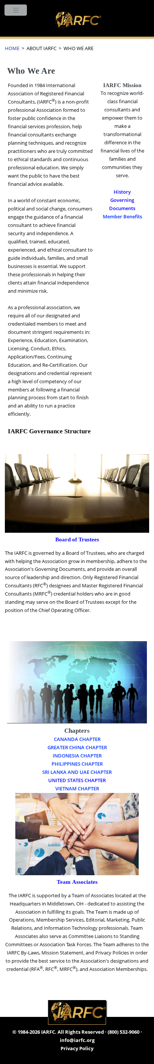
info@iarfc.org (77, 1040)
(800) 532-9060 (123, 1031)
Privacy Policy (77, 1048)
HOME (12, 48)
